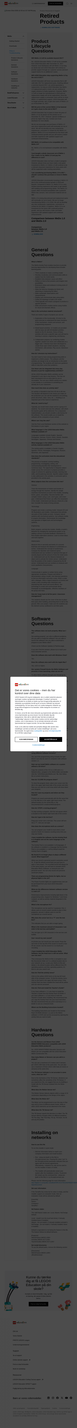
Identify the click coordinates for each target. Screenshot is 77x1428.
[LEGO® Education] (22, 684)
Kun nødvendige (26, 739)
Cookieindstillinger (38, 745)
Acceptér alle (50, 739)
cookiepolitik (38, 731)
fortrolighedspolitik (55, 731)
